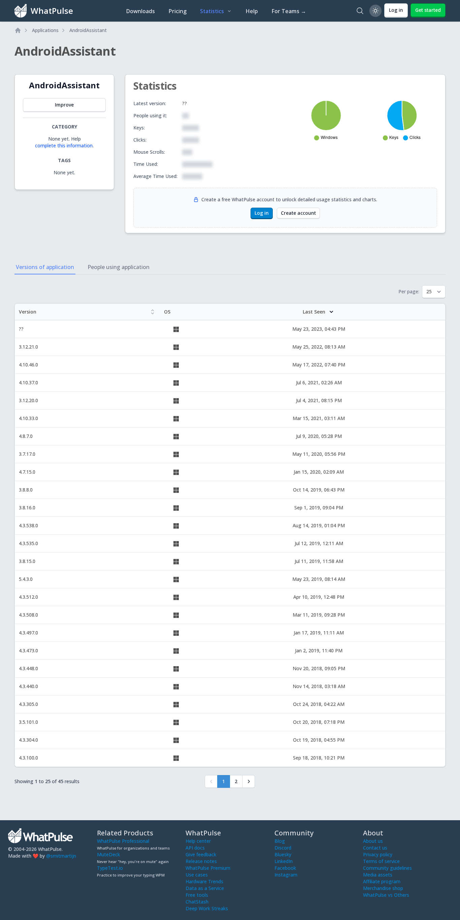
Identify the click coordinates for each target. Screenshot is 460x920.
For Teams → (288, 11)
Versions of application (45, 267)
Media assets (377, 874)
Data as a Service (205, 888)
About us (373, 841)
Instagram (285, 874)
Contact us (375, 847)
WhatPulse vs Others (386, 895)
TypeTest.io (110, 868)
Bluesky (282, 854)
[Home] (17, 30)
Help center (198, 841)
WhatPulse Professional (123, 841)
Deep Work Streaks (207, 908)
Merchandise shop (383, 888)
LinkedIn (283, 861)
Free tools (197, 895)
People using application (119, 267)
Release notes (201, 861)
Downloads (140, 11)
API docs (195, 847)
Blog (279, 841)
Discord (282, 847)
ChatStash (197, 901)
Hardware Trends (204, 881)
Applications (45, 30)
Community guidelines (387, 868)
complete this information (64, 145)
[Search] (360, 11)
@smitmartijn (61, 856)
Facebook (285, 868)
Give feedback (201, 854)
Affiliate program (381, 881)
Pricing (177, 11)
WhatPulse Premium (208, 868)
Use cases (197, 874)
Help (251, 11)
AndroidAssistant (88, 30)
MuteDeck (108, 854)
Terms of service (381, 861)
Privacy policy (377, 854)
